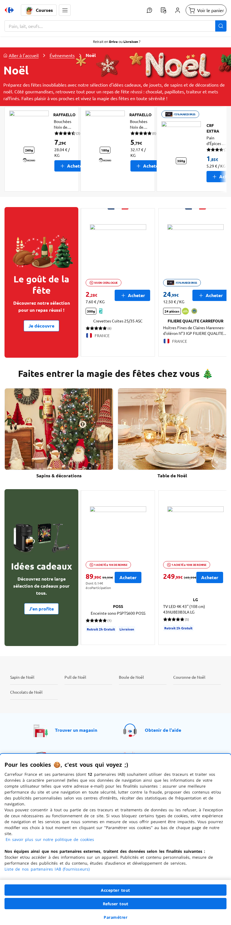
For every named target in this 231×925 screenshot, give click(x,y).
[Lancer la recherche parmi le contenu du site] (221, 26)
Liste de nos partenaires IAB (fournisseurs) (47, 869)
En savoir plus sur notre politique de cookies (50, 839)
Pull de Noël (75, 677)
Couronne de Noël (189, 677)
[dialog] (115, 839)
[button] (65, 10)
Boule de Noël (131, 677)
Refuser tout (115, 903)
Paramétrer (115, 917)
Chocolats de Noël (26, 692)
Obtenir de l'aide (163, 730)
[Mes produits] (163, 10)
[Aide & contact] (149, 10)
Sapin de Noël (22, 677)
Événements (62, 55)
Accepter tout (115, 890)
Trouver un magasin (76, 730)
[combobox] (115, 26)
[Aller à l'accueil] (9, 10)
